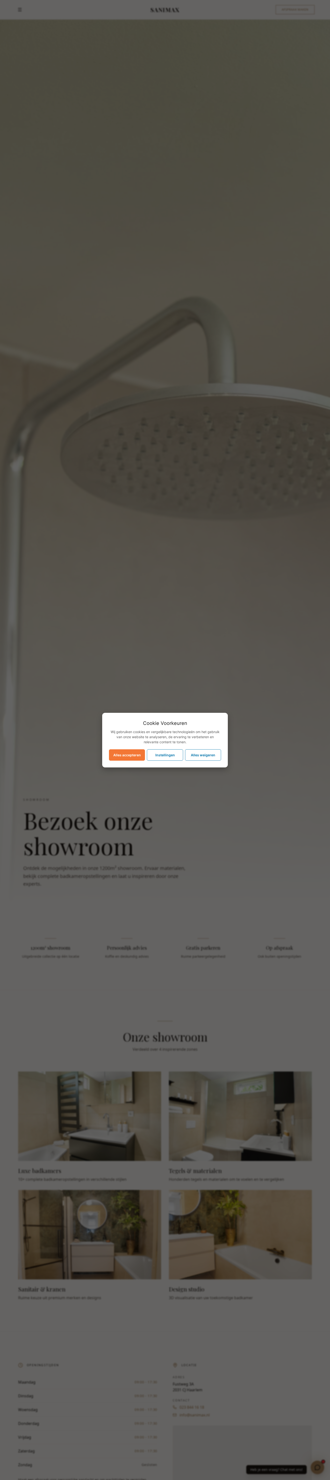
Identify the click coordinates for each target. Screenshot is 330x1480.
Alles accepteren (127, 755)
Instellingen (165, 755)
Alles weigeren (203, 755)
